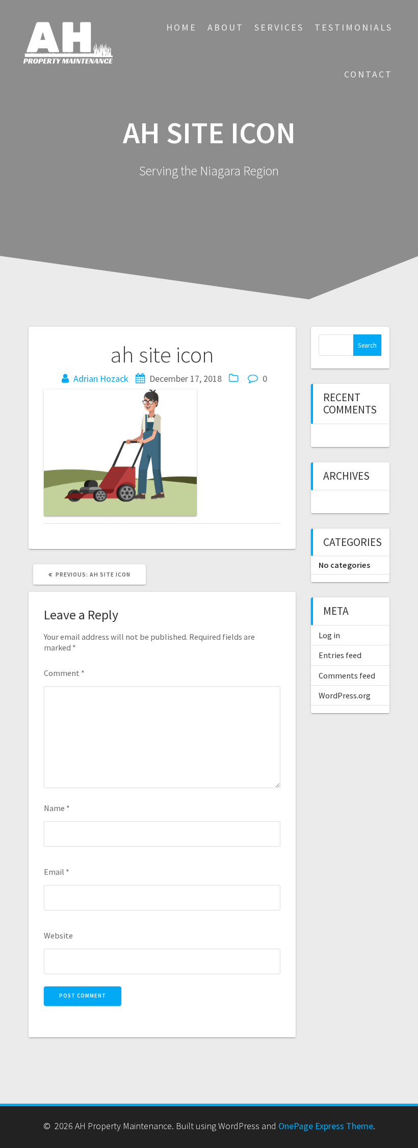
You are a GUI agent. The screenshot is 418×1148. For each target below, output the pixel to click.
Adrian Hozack (100, 378)
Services (279, 27)
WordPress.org (345, 695)
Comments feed (347, 675)
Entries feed (340, 655)
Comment (64, 673)
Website (58, 935)
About (225, 27)
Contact (368, 74)
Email (56, 872)
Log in (329, 635)
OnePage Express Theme (325, 1126)
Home (181, 27)
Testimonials (354, 27)
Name (57, 808)
